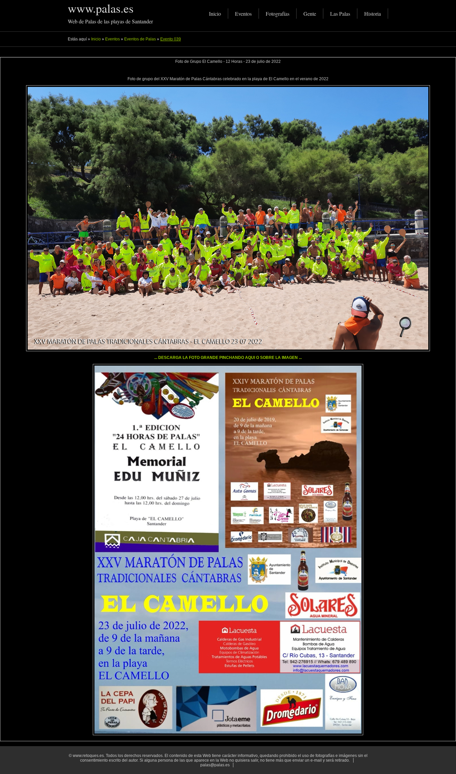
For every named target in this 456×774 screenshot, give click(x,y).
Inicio (215, 13)
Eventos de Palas (140, 39)
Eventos (243, 13)
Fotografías (277, 13)
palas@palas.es (215, 765)
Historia (372, 13)
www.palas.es (101, 8)
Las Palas (340, 13)
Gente (309, 13)
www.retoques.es (88, 755)
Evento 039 (170, 39)
